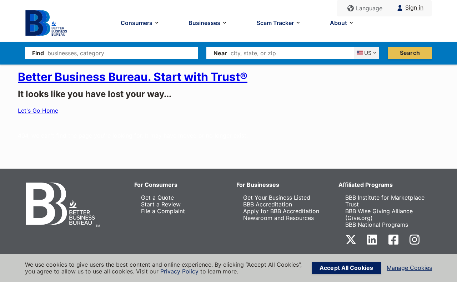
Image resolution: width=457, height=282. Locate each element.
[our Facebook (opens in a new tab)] (393, 243)
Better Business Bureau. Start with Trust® (132, 77)
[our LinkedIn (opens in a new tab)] (372, 243)
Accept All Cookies (346, 267)
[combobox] (122, 53)
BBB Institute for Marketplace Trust (385, 201)
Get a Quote (157, 197)
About (338, 22)
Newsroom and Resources (278, 217)
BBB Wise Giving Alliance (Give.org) (379, 214)
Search (410, 52)
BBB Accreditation (267, 204)
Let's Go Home (38, 110)
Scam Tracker (275, 22)
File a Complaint (163, 211)
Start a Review (161, 204)
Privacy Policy (179, 271)
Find (38, 53)
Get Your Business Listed (276, 197)
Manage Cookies (409, 268)
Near (220, 53)
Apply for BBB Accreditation (281, 211)
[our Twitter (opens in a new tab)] (351, 243)
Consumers (136, 22)
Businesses (204, 22)
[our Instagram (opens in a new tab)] (414, 243)
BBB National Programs (376, 224)
